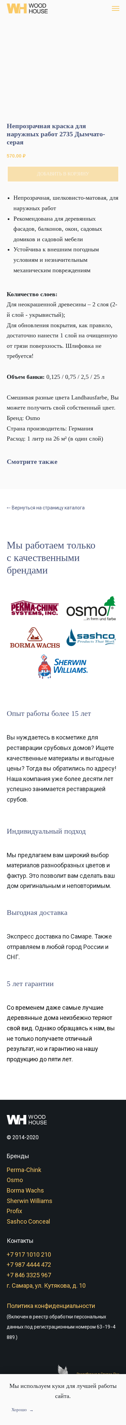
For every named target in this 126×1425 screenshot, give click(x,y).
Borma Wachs (25, 1190)
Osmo (15, 1179)
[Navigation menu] (115, 8)
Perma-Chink (24, 1169)
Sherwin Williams (29, 1200)
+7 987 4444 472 (29, 1264)
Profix (14, 1210)
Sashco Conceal (28, 1221)
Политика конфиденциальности (51, 1305)
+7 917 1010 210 (29, 1254)
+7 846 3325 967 (29, 1275)
